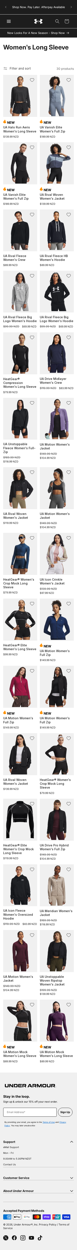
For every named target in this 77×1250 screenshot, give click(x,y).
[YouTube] (31, 1237)
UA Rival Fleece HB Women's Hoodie (54, 258)
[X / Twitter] (5, 1237)
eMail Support (11, 1147)
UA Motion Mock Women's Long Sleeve (19, 1054)
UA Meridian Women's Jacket (56, 913)
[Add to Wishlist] (32, 80)
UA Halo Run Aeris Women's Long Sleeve (19, 129)
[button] (57, 21)
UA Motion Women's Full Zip (55, 653)
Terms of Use (49, 1122)
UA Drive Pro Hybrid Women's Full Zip (54, 847)
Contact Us (9, 1164)
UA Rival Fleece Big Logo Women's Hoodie (20, 319)
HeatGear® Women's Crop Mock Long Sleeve (18, 583)
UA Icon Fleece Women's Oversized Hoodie (18, 914)
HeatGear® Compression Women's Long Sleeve (19, 382)
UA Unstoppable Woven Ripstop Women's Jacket (52, 980)
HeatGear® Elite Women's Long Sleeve (19, 647)
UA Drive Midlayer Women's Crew (53, 380)
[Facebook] (14, 1237)
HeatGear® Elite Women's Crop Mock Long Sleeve (18, 849)
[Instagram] (22, 1237)
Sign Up (65, 1112)
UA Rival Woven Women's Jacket (52, 196)
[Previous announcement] (5, 7)
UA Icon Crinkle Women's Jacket (52, 581)
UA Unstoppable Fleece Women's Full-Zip (19, 447)
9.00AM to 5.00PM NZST (17, 1158)
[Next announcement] (71, 7)
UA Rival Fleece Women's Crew (14, 258)
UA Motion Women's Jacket (55, 446)
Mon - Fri (8, 1152)
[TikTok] (40, 1237)
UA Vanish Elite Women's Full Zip (52, 129)
